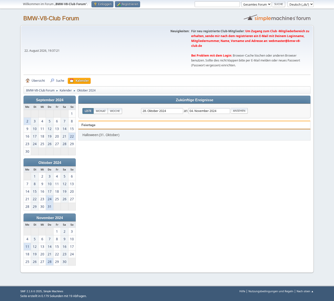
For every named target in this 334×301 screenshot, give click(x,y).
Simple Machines (53, 291)
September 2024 (49, 100)
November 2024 (49, 218)
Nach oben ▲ (305, 291)
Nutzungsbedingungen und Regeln (270, 291)
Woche (115, 111)
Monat (101, 111)
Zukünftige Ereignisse (194, 100)
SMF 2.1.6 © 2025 (31, 291)
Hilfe (242, 291)
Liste (88, 111)
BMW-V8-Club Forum (51, 18)
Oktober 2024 (49, 163)
